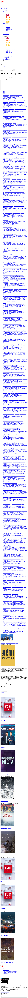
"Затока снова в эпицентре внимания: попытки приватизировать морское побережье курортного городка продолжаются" (14, 604)
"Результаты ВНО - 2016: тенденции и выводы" (13, 224)
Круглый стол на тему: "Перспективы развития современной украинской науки (13, 214)
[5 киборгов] (14, 842)
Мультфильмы (9, 29)
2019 (4, 255)
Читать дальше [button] (4, 691)
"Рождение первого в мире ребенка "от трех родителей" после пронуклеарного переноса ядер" (14, 375)
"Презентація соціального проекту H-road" (12, 602)
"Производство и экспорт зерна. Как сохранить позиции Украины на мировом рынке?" (13, 259)
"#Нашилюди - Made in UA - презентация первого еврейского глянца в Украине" (14, 315)
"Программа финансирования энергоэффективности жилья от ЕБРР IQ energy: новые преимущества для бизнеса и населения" (15, 125)
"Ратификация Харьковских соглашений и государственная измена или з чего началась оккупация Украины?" (13, 216)
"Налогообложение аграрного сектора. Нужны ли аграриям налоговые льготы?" (14, 98)
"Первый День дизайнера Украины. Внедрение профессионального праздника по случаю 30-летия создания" (14, 414)
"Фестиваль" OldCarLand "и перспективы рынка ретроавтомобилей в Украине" (14, 261)
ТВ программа (6, 11)
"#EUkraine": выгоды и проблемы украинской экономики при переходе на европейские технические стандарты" (15, 507)
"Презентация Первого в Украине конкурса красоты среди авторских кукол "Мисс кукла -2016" (14, 332)
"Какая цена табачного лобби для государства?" (13, 162)
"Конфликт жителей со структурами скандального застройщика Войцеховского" (14, 175)
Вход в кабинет (4, 8)
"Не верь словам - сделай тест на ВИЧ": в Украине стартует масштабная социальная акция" (14, 140)
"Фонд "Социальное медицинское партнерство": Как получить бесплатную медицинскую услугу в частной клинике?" (15, 172)
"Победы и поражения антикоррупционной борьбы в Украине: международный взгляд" (15, 384)
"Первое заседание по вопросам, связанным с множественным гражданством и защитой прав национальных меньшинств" (13, 590)
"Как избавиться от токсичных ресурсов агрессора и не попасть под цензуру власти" (14, 120)
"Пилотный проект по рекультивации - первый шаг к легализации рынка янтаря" (15, 446)
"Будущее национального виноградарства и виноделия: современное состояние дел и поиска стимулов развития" (14, 568)
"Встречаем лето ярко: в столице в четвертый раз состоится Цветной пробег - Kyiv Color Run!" (14, 624)
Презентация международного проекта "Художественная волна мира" (11, 522)
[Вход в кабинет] (1, 7)
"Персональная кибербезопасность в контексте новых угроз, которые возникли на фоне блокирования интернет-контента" (15, 185)
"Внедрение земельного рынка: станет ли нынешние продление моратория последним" (15, 398)
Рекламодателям (6, 973)
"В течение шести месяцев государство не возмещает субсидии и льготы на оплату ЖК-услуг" (15, 153)
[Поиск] (14, 70)
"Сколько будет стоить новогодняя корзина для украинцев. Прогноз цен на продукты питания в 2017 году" (15, 542)
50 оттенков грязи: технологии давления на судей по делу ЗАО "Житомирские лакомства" (15, 517)
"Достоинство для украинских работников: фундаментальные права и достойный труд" (13, 620)
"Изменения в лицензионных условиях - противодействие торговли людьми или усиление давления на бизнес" (14, 158)
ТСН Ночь (3, 720)
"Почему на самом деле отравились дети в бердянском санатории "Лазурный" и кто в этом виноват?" (15, 391)
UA (4, 5)
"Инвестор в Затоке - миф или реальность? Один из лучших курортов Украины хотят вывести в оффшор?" (15, 231)
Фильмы (8, 30)
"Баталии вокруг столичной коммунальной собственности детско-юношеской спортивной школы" (13, 608)
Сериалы (8, 28)
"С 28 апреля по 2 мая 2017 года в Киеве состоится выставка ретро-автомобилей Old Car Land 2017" (14, 485)
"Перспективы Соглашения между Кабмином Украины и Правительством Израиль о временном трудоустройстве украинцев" (14, 369)
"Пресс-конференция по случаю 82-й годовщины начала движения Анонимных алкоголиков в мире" (14, 353)
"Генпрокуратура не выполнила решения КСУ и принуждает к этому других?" (14, 233)
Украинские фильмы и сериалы (13, 31)
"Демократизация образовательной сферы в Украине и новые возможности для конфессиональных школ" (15, 201)
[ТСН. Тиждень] (14, 922)
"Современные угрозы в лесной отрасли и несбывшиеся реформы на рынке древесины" (13, 524)
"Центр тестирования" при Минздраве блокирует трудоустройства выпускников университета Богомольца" (14, 629)
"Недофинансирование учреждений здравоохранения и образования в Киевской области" (15, 146)
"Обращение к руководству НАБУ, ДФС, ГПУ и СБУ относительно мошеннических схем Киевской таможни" (15, 552)
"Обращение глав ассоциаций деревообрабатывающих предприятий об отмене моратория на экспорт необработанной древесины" (15, 408)
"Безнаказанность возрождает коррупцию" (12, 356)
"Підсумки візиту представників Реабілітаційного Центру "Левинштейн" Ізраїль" (14, 476)
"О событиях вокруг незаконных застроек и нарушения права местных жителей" (13, 565)
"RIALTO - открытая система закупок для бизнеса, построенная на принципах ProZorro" (14, 469)
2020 (4, 287)
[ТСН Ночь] (14, 707)
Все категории (9, 32)
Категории (5, 23)
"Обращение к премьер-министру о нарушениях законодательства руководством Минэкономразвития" (15, 128)
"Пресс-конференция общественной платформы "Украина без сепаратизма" (13, 515)
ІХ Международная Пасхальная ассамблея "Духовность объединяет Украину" (12, 382)
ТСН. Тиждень (4, 935)
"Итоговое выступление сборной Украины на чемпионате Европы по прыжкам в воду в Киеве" (14, 557)
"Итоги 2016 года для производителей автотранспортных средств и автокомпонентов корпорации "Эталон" (13, 206)
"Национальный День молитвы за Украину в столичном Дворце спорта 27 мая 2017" (13, 555)
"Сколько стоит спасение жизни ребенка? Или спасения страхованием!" (13, 155)
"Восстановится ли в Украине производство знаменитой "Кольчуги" (13, 559)
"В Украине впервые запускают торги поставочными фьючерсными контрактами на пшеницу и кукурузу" (15, 493)
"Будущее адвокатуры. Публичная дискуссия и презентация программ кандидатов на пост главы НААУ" (14, 248)
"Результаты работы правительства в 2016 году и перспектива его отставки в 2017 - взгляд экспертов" (15, 510)
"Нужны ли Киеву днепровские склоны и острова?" (14, 547)
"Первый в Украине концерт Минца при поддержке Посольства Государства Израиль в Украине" (14, 265)
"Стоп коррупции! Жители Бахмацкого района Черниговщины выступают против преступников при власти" (15, 597)
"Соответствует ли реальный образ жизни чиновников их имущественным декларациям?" (15, 495)
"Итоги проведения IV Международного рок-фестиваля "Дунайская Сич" (13, 632)
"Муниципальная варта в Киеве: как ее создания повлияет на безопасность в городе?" (14, 389)
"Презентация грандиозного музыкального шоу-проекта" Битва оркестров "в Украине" (14, 367)
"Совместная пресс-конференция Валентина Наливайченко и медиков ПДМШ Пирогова (13, 422)
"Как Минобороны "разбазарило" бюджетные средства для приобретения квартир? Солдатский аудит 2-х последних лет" (14, 500)
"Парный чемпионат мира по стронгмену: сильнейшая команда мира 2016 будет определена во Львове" (15, 360)
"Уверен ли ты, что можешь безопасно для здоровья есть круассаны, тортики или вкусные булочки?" (14, 279)
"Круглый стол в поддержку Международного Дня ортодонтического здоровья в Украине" (14, 182)
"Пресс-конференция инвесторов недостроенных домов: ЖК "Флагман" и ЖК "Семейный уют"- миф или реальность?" (14, 435)
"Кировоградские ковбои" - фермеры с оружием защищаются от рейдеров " (14, 400)
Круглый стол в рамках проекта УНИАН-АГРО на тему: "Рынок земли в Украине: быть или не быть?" (14, 229)
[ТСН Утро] (14, 896)
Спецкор (3, 747)
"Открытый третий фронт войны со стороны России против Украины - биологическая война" (15, 432)
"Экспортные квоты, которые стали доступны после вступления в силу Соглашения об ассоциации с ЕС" (15, 295)
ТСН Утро (3, 908)
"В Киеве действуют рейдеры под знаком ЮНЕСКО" (15, 393)
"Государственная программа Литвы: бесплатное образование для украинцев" (14, 277)
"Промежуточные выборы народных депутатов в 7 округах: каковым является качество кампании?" (14, 257)
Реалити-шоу (8, 24)
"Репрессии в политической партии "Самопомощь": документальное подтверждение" (14, 520)
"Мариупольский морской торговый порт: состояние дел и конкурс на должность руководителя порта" (15, 329)
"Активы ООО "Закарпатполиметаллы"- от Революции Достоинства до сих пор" (12, 348)
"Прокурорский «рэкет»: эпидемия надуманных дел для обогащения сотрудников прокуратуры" (14, 465)
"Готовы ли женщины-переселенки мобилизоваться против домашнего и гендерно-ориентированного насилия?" (14, 580)
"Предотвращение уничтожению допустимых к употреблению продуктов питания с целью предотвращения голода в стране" (13, 309)
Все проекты (6, 34)
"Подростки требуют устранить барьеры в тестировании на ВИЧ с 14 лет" (12, 396)
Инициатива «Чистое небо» (9, 974)
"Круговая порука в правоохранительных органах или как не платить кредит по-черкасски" (15, 253)
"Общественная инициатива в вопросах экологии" (14, 622)
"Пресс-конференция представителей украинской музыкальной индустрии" (14, 167)
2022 (4, 358)
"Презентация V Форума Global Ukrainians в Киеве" (14, 491)
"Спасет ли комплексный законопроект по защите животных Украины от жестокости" (14, 457)
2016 (4, 93)
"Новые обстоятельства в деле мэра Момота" (13, 134)
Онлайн (5, 10)
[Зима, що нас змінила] (14, 815)
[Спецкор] (14, 734)
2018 (4, 91)
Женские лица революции (7, 962)
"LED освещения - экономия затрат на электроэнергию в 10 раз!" (11, 430)
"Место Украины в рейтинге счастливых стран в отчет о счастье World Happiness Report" (15, 379)
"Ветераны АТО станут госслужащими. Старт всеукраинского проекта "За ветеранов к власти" (14, 100)
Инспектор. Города (5, 774)
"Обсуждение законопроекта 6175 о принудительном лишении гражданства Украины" (15, 411)
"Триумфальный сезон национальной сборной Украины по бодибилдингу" (13, 122)
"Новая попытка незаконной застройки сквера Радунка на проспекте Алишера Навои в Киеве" (14, 444)
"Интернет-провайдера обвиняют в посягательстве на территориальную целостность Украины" (15, 386)
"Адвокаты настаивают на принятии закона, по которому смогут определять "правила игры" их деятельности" (14, 193)
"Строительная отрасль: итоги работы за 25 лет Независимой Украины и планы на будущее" (13, 161)
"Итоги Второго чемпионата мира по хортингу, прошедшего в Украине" (13, 575)
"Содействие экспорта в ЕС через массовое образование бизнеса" (12, 114)
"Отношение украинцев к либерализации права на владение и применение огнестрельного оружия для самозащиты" (14, 340)
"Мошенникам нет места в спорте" (11, 394)
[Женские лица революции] (14, 949)
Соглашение (6, 970)
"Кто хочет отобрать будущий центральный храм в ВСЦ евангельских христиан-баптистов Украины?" (14, 527)
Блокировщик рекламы (8, 975)
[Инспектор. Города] (14, 761)
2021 (4, 322)
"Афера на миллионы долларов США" (11, 563)
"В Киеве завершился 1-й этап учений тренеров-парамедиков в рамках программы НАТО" (14, 169)
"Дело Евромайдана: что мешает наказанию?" (13, 535)
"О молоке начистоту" (8, 263)
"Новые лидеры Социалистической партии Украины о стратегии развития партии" (15, 321)
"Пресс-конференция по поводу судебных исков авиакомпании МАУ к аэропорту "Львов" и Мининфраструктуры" (14, 424)
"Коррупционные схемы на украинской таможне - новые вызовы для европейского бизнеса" (14, 489)
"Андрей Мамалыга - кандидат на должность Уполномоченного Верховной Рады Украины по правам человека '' (14, 244)
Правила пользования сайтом (9, 972)
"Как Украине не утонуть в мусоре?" (11, 595)
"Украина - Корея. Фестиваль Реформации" (12, 317)
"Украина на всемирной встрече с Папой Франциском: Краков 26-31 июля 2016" (12, 531)
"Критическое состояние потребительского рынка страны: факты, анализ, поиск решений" (14, 239)
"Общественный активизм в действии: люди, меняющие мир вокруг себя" (13, 585)
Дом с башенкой (4, 801)
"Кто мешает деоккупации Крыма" (11, 223)
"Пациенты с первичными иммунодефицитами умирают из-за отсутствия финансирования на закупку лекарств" (13, 117)
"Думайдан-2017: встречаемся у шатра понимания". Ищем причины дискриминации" (14, 626)
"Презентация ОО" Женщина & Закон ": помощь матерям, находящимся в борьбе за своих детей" (14, 298)
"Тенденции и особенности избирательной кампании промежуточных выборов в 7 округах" (15, 427)
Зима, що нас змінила (6, 828)
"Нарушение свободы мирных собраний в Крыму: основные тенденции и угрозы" (14, 419)
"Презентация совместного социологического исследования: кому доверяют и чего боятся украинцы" (13, 611)
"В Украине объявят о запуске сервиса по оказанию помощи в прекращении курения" (14, 593)
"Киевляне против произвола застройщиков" (13, 293)
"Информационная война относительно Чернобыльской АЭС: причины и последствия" (13, 325)
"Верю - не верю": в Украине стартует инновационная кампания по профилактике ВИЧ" (15, 133)
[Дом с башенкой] (14, 788)
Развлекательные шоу (10, 25)
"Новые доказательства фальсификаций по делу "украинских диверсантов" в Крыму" (13, 350)
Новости (8, 27)
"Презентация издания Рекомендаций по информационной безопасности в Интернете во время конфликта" (15, 459)
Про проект (5, 968)
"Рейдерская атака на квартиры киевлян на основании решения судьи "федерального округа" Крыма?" (15, 343)
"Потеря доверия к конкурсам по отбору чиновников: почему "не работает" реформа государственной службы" (15, 334)
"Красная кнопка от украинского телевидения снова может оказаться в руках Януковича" (14, 450)
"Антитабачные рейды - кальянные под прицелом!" (14, 235)
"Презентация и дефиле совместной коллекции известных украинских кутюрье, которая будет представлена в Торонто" (13, 572)
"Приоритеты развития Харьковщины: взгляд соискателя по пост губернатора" (13, 364)
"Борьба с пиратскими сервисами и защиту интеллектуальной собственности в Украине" (13, 267)
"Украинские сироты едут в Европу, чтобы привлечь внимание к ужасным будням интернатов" (15, 289)
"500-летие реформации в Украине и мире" (12, 141)
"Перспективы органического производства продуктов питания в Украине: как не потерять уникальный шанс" (13, 438)
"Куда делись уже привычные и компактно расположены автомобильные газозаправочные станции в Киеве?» (13, 312)
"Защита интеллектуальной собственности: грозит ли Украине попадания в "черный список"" (15, 143)
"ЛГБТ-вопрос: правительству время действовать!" (14, 618)
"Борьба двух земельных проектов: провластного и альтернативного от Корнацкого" (14, 222)
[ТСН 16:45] (14, 869)
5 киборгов (3, 854)
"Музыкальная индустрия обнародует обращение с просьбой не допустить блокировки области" (14, 274)
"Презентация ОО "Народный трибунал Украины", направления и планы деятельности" (14, 479)
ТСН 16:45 (3, 881)
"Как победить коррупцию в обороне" (11, 448)
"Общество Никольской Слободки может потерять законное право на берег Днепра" (14, 441)
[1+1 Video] (5, 1)
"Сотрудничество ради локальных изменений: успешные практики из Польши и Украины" (13, 513)
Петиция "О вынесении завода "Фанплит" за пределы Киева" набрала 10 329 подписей (15, 549)
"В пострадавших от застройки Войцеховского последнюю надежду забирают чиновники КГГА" (14, 305)
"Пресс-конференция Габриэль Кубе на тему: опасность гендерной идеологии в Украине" (13, 540)
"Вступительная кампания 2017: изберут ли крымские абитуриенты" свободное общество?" (15, 454)
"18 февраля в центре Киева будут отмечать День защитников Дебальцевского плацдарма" (14, 377)
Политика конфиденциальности (10, 971)
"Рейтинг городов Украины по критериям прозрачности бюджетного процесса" (12, 95)
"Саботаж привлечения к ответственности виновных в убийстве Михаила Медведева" (15, 467)
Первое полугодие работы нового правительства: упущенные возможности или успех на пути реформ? (15, 537)
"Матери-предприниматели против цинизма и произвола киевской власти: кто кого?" (13, 319)
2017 (4, 92)
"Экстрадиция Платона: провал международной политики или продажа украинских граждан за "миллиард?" (14, 504)
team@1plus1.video (5, 992)
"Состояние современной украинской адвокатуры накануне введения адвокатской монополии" (14, 600)
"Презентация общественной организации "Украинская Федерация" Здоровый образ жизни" (14, 105)
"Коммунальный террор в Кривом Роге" (12, 306)
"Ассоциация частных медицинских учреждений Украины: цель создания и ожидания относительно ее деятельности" (15, 137)
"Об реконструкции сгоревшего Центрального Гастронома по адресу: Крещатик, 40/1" (13, 284)
